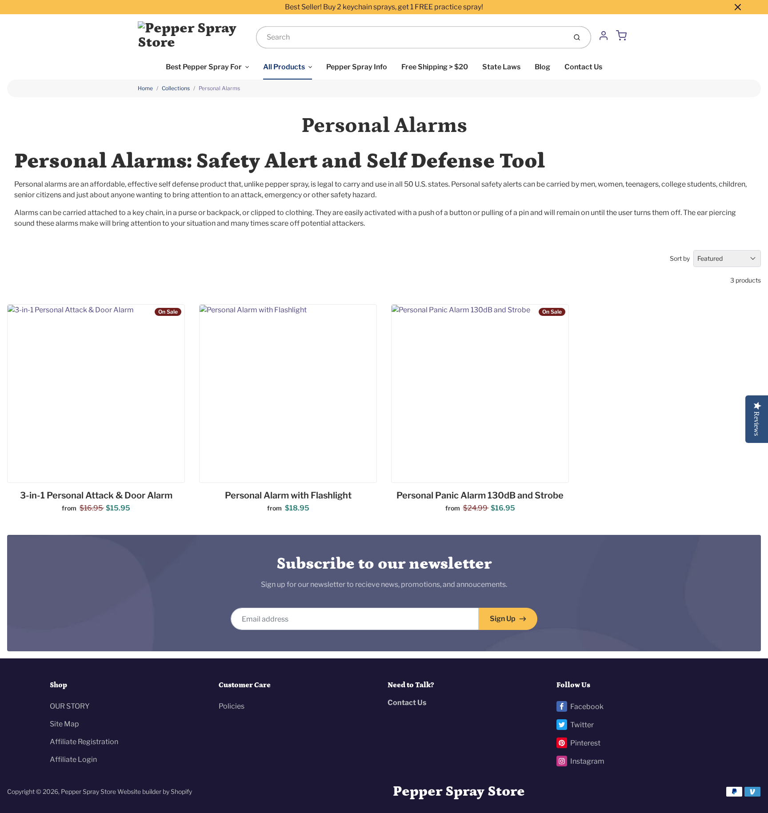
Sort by (680, 258)
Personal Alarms (219, 88)
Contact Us (583, 67)
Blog (542, 67)
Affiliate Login (73, 759)
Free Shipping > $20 (434, 67)
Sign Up (503, 618)
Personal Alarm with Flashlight (288, 495)
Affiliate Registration (84, 741)
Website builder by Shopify (154, 791)
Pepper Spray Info (356, 67)
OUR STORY (70, 706)
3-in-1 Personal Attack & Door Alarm (96, 495)
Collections (176, 88)
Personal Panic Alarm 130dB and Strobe (480, 495)
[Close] (738, 7)
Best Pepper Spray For (204, 67)
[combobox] (410, 37)
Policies (231, 706)
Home (145, 88)
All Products (284, 67)
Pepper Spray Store (88, 791)
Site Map (64, 724)
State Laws (501, 67)
